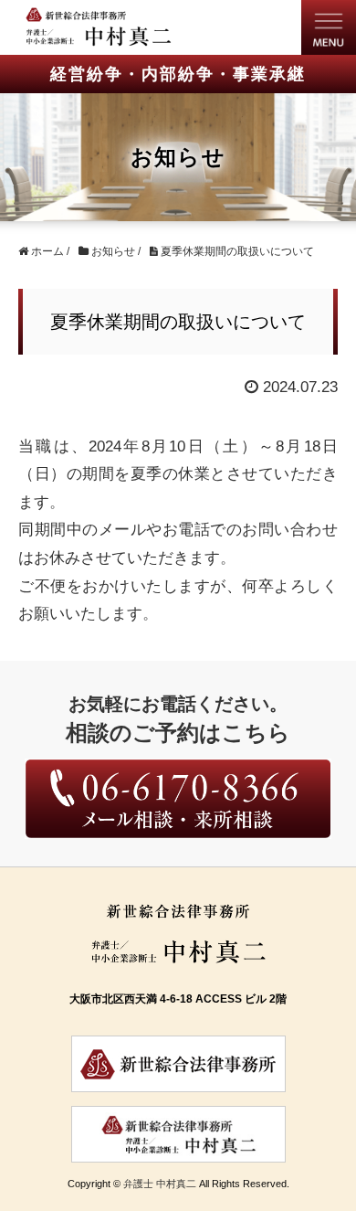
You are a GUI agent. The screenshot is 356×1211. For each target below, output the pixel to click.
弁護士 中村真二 (159, 1183)
